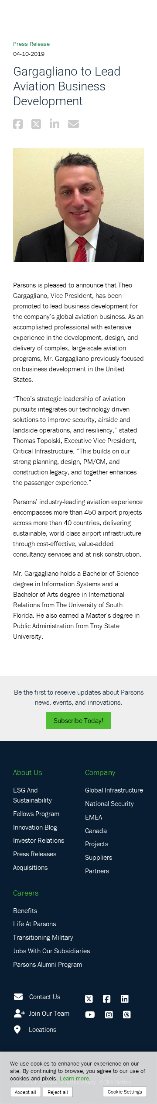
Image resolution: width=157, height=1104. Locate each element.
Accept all (25, 1092)
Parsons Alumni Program (47, 964)
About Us (27, 772)
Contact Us (44, 996)
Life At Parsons (34, 923)
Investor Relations (38, 840)
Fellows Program (36, 813)
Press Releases (34, 853)
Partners (97, 870)
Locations (41, 1029)
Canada (96, 830)
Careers (25, 893)
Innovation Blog (35, 827)
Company (100, 772)
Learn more (74, 1078)
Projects (96, 843)
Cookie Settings (125, 1091)
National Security (109, 803)
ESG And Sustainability (32, 795)
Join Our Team (48, 1013)
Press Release (31, 44)
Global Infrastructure (114, 790)
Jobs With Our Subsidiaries (51, 950)
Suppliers (98, 857)
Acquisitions (30, 867)
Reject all (58, 1092)
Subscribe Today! (78, 720)
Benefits (25, 910)
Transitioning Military (43, 937)
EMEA (93, 817)
